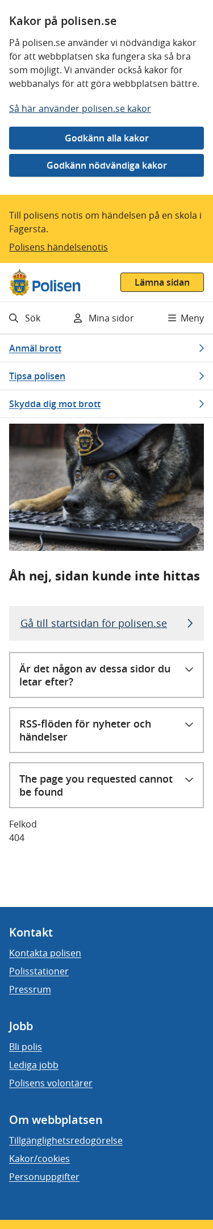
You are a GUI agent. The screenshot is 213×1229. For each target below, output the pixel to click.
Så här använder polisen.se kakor (80, 108)
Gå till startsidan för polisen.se (93, 623)
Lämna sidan (162, 282)
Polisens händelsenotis (58, 247)
